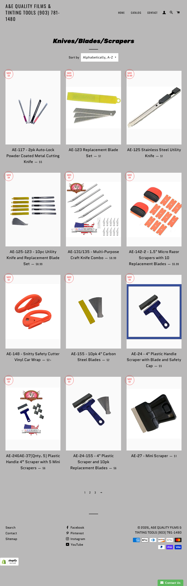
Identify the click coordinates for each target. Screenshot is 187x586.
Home (121, 12)
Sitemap (11, 539)
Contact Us (172, 582)
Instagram (77, 539)
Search (10, 527)
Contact (152, 12)
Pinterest (77, 533)
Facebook (77, 527)
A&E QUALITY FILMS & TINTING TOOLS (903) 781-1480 (32, 12)
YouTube (76, 544)
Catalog (136, 12)
